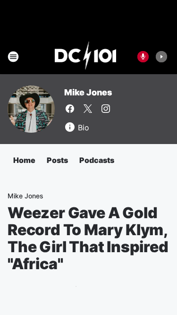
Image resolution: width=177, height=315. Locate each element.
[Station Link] (86, 57)
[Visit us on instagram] (105, 108)
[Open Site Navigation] (13, 56)
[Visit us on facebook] (70, 108)
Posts (57, 160)
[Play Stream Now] (161, 56)
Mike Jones (88, 92)
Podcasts (96, 160)
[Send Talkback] (143, 56)
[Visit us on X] (87, 108)
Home (24, 160)
